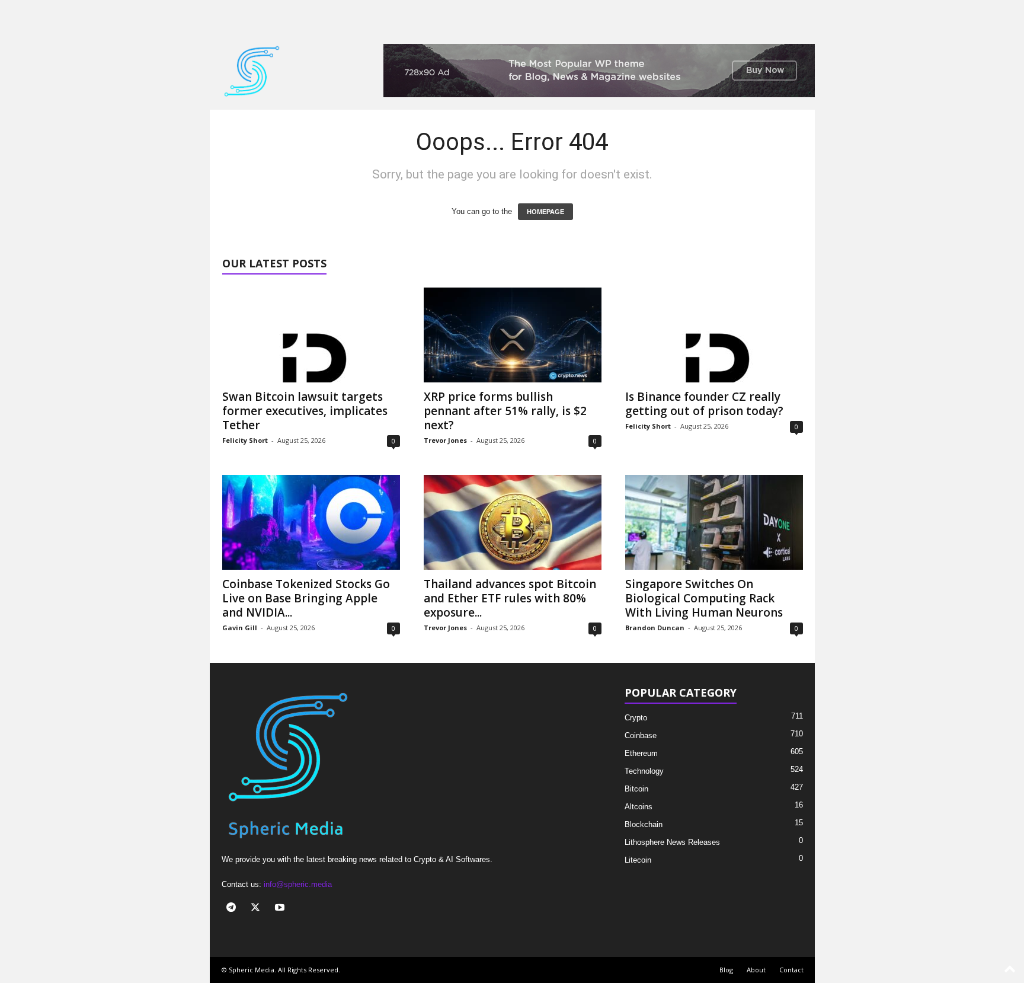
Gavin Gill (239, 627)
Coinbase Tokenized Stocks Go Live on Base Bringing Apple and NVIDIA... (306, 598)
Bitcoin (636, 788)
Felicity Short (245, 440)
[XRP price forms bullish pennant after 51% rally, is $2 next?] (512, 335)
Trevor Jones (445, 440)
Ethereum (641, 753)
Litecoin (638, 860)
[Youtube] (281, 908)
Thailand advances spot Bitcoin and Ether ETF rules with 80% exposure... (510, 598)
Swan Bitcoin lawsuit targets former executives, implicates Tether (305, 411)
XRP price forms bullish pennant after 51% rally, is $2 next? (505, 411)
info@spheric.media (298, 884)
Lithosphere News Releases (672, 842)
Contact (791, 969)
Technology (644, 771)
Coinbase (641, 735)
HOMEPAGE (545, 211)
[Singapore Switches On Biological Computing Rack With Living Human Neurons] (714, 522)
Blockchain (644, 824)
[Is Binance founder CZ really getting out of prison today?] (714, 335)
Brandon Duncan (654, 627)
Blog (726, 969)
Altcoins (638, 806)
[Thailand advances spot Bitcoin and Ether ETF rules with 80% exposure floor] (512, 522)
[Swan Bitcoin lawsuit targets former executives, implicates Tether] (311, 335)
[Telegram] (234, 908)
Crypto (636, 717)
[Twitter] (258, 908)
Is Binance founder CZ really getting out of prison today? (704, 404)
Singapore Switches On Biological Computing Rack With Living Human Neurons (704, 598)
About (756, 969)
